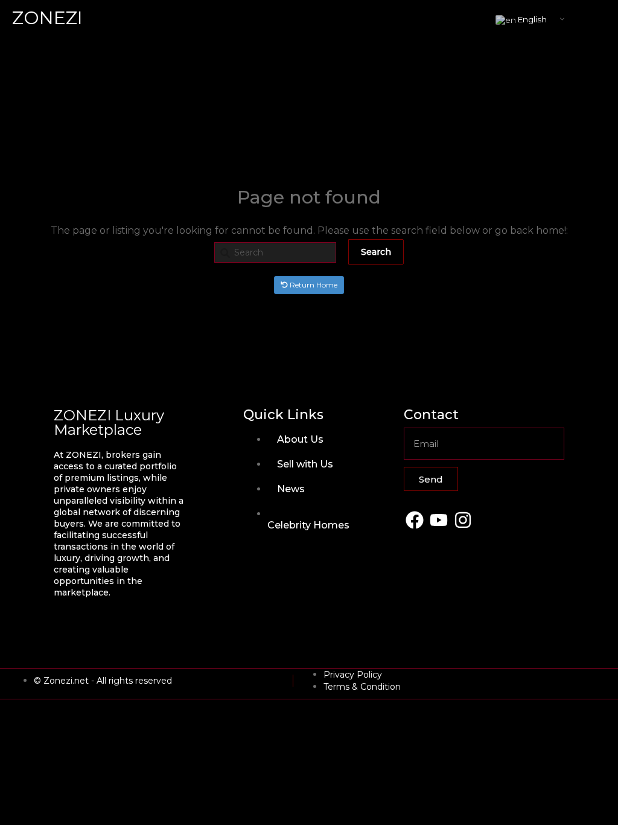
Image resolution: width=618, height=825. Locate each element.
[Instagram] (462, 519)
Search (376, 251)
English (531, 19)
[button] (597, 18)
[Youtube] (438, 519)
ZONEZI (47, 18)
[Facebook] (414, 519)
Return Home (312, 284)
